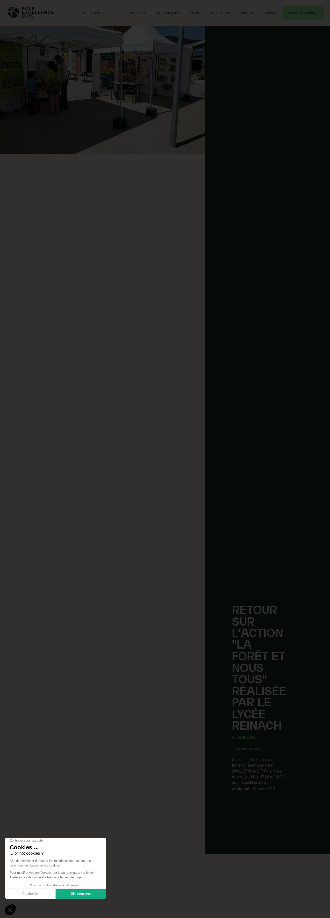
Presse (271, 13)
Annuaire (247, 13)
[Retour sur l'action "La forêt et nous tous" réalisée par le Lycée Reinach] (102, 459)
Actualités (220, 13)
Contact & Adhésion (302, 13)
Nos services (168, 13)
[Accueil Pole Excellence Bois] (31, 17)
